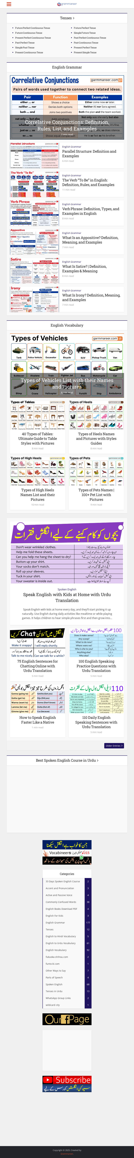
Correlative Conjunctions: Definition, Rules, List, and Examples (67, 125)
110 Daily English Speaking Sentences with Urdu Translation (96, 722)
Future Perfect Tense (85, 27)
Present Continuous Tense (29, 52)
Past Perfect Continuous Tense (90, 37)
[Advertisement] (67, 1050)
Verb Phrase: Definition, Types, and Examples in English (90, 211)
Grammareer (67, 1153)
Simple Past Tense (24, 47)
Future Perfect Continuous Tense (32, 27)
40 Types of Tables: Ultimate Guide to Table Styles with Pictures (37, 438)
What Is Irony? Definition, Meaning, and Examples (91, 297)
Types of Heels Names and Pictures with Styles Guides (96, 438)
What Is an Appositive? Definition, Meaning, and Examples (90, 240)
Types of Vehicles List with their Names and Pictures (67, 383)
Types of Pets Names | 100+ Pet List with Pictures (96, 495)
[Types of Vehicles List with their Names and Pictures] (67, 365)
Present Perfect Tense (85, 47)
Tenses (66, 18)
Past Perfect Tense (24, 42)
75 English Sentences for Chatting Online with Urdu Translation (37, 666)
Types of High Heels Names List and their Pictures (37, 495)
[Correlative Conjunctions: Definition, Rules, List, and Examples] (67, 107)
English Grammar (71, 146)
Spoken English (67, 589)
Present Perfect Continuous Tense (33, 37)
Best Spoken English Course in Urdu (66, 760)
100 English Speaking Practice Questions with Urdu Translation (96, 666)
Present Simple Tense (85, 52)
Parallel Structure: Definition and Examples (89, 153)
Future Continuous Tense (28, 32)
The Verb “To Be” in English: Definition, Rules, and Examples (88, 182)
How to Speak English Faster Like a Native (37, 720)
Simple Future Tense (85, 32)
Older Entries (113, 745)
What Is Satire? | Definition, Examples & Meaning (84, 268)
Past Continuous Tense (86, 42)
